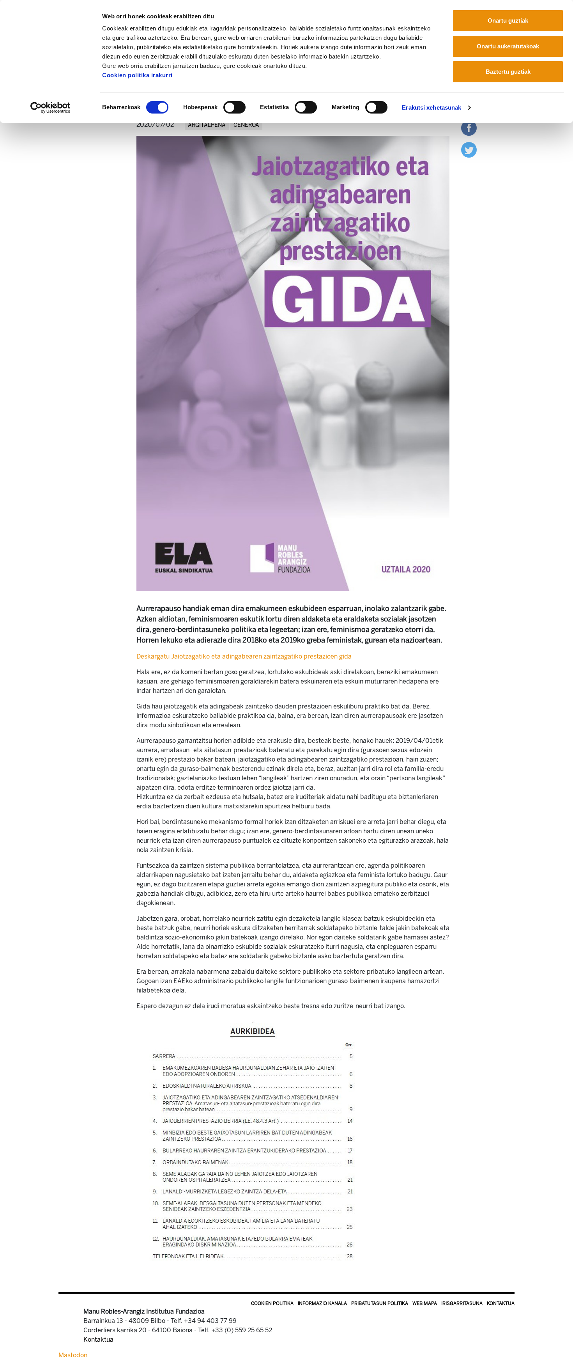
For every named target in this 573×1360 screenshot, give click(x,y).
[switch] (234, 107)
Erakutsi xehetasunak (431, 107)
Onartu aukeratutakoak (508, 46)
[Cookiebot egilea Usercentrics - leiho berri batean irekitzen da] (50, 108)
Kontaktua (501, 1303)
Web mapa (424, 1303)
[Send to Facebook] (469, 127)
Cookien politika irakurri (137, 75)
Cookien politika (272, 1303)
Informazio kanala (322, 1303)
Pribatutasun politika (379, 1303)
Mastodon (72, 1355)
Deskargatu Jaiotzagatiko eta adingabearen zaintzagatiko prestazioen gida (244, 656)
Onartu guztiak (508, 20)
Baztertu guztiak (508, 71)
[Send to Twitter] (469, 149)
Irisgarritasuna (462, 1303)
